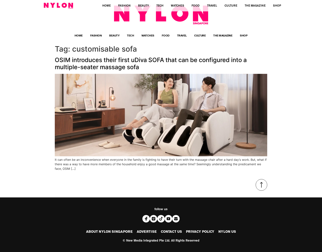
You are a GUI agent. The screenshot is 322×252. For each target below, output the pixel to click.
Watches (147, 36)
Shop (243, 36)
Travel (182, 36)
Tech (130, 36)
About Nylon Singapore (109, 231)
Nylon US (227, 231)
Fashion (96, 36)
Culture (200, 36)
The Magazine (222, 36)
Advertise (147, 231)
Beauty (114, 36)
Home (79, 36)
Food (166, 36)
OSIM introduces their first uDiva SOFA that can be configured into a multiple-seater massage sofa (151, 63)
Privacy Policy (200, 231)
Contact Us (171, 231)
